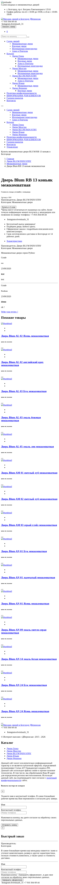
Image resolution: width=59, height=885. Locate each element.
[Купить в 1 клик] (2, 403)
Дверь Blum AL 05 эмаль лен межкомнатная (27, 446)
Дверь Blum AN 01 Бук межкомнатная (24, 551)
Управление (12, 147)
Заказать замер (8, 27)
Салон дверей (13, 41)
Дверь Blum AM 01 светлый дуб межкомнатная (29, 472)
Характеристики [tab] (14, 241)
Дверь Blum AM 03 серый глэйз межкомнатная (29, 525)
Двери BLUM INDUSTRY (24, 76)
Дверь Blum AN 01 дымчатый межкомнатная (28, 577)
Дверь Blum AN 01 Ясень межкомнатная (25, 603)
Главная (10, 159)
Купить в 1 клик (8, 207)
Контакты (11, 100)
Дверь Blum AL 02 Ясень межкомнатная (25, 335)
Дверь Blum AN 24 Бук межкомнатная (24, 685)
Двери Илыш (18, 83)
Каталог (10, 53)
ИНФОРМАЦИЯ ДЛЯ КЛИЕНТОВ (24, 95)
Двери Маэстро (19, 68)
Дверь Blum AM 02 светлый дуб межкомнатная (29, 499)
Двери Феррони (19, 88)
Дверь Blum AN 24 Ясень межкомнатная (25, 711)
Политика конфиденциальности (22, 93)
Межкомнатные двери (22, 44)
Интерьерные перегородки (24, 48)
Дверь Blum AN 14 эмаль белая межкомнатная (29, 659)
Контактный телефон (11, 810)
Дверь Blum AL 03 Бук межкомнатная (24, 391)
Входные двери (19, 46)
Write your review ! (9, 312)
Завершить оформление (12, 880)
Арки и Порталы (20, 51)
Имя (3, 804)
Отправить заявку (9, 825)
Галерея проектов (15, 98)
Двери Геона (18, 56)
